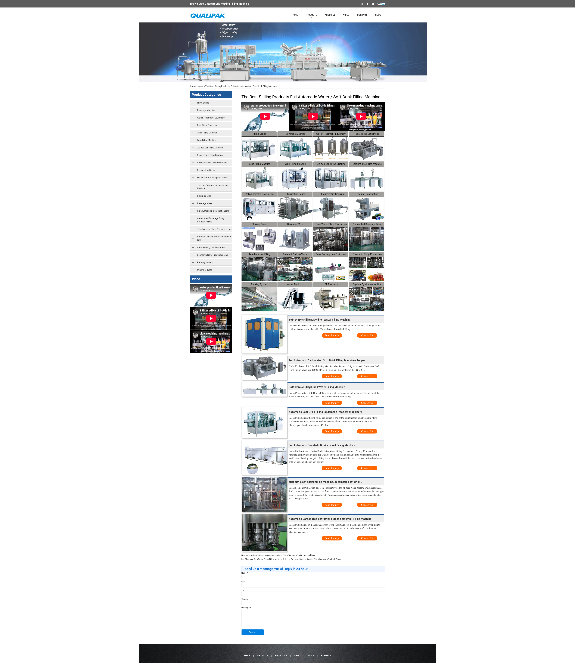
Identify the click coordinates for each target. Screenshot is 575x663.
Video (346, 15)
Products (311, 15)
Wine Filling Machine (295, 164)
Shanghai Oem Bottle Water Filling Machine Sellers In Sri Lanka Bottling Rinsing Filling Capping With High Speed (293, 559)
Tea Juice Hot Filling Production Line (214, 229)
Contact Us (367, 335)
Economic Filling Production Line (212, 255)
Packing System (259, 284)
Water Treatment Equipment (331, 133)
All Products (331, 284)
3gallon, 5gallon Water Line (367, 284)
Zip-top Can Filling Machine (331, 164)
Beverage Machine (295, 133)
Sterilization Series (295, 194)
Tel (242, 590)
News (378, 15)
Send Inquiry (332, 335)
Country (244, 599)
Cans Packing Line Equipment (331, 254)
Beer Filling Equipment (367, 133)
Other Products (295, 284)
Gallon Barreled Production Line (212, 162)
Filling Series (259, 133)
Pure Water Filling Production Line (213, 211)
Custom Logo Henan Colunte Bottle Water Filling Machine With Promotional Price (280, 555)
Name (244, 573)
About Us (330, 15)
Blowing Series (259, 224)
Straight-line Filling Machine (367, 164)
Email (244, 581)
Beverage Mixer (295, 224)
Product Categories (206, 94)
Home (295, 15)
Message (246, 608)
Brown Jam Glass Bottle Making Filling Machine (219, 3)
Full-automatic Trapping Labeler (212, 177)
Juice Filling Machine (259, 164)
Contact (362, 15)
